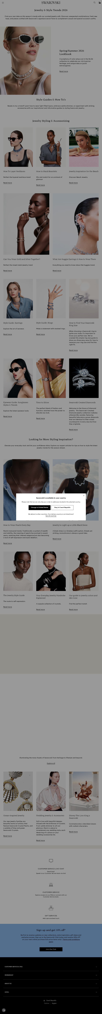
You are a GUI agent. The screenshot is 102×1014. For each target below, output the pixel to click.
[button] (83, 495)
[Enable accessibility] (4, 1010)
